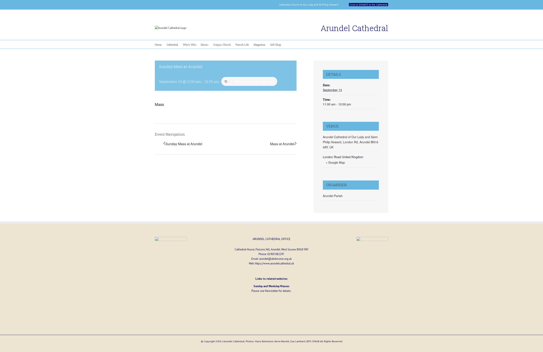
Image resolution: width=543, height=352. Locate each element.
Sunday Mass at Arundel (183, 143)
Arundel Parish (333, 196)
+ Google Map (335, 162)
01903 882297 (275, 254)
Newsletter (271, 291)
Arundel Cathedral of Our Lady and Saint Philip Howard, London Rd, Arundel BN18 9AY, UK (350, 142)
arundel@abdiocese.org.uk (275, 259)
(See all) (267, 81)
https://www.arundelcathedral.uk (274, 263)
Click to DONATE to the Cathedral (368, 4)
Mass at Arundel (282, 143)
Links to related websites (271, 279)
